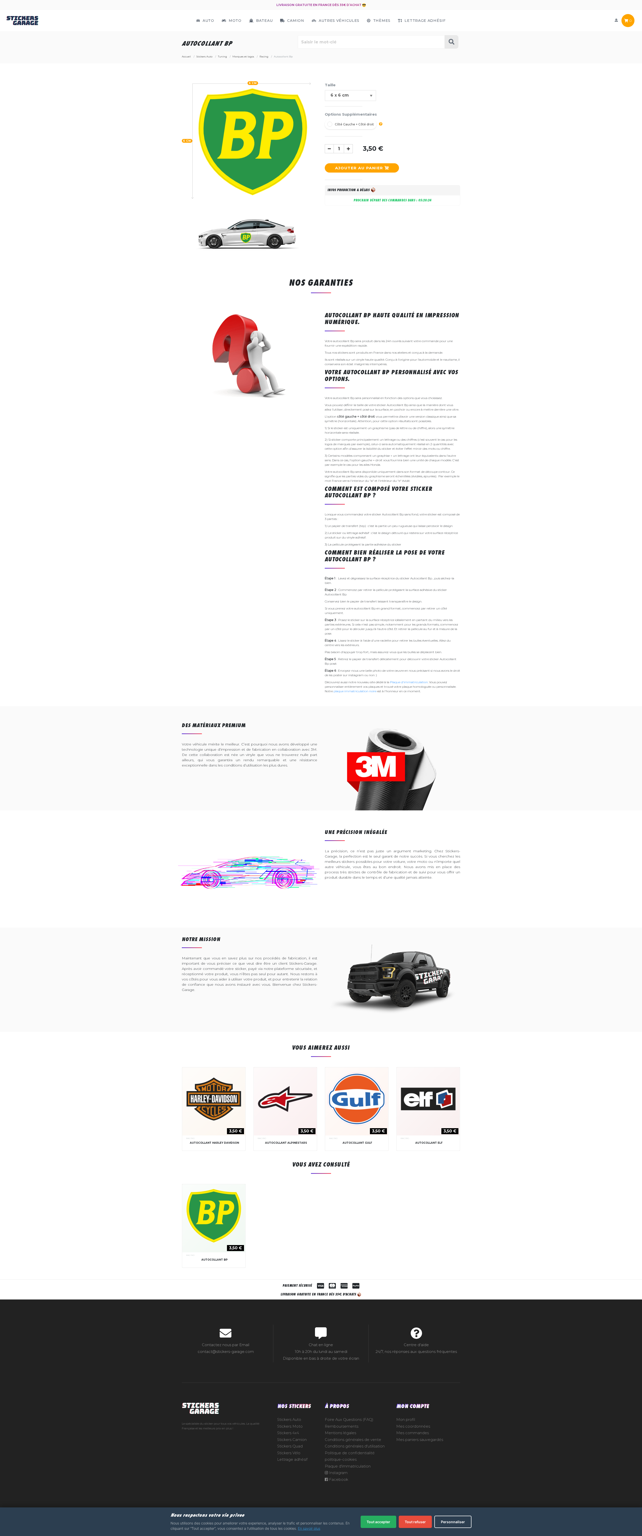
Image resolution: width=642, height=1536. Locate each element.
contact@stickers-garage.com (226, 1351)
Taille (330, 85)
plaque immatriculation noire (355, 691)
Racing (190, 1138)
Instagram (338, 1473)
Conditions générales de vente (353, 1439)
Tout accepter (378, 1522)
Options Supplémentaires (351, 114)
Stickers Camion (292, 1439)
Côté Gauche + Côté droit (354, 124)
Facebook (338, 1479)
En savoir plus (309, 1528)
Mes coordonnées (413, 1426)
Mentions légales (340, 1433)
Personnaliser (453, 1522)
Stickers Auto (289, 1419)
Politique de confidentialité (350, 1453)
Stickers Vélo (288, 1453)
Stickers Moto (290, 1426)
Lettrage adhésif (292, 1459)
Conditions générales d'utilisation (355, 1446)
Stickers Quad (290, 1446)
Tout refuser (415, 1522)
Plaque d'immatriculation (409, 682)
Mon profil (405, 1419)
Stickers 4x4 (288, 1433)
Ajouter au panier (359, 168)
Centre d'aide (416, 1345)
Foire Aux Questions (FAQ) (349, 1419)
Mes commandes (412, 1433)
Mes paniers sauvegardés (419, 1439)
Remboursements (341, 1426)
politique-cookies (341, 1459)
